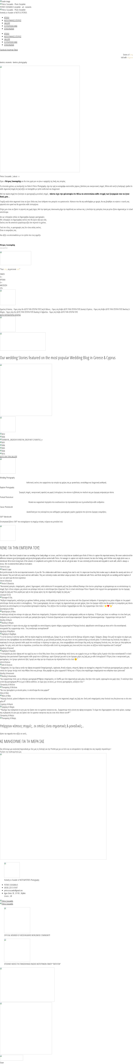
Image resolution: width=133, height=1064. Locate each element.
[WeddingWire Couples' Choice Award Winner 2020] (6, 903)
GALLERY (7, 23)
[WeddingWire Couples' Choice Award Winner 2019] (6, 901)
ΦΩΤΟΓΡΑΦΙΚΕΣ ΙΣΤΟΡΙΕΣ (12, 20)
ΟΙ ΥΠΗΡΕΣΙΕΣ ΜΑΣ (10, 26)
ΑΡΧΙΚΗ (6, 17)
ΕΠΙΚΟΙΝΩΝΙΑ (9, 28)
